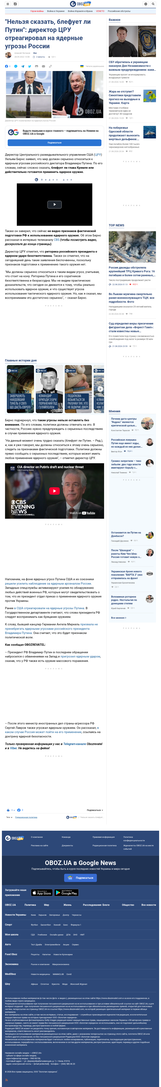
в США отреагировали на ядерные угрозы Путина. (49, 608)
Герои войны (37, 11)
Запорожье (54, 915)
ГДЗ (33, 935)
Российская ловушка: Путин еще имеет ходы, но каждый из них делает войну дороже (126, 443)
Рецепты (35, 954)
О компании (37, 837)
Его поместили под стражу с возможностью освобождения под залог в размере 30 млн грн (131, 339)
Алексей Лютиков (22, 53)
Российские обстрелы (119, 11)
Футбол (34, 925)
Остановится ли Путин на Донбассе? (126, 534)
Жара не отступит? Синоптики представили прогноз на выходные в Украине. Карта (125, 97)
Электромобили (52, 944)
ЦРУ (98, 154)
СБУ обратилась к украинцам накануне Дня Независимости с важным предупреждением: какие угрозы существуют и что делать (132, 66)
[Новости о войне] (71, 818)
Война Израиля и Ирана (80, 11)
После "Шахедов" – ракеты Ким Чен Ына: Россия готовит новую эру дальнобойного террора (126, 554)
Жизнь (68, 904)
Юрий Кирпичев (118, 608)
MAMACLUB (58, 974)
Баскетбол (46, 925)
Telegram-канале (74, 744)
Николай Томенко (119, 473)
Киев (33, 915)
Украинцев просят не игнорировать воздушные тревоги (127, 76)
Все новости (149, 904)
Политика (30, 904)
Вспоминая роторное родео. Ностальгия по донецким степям (124, 600)
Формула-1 (76, 925)
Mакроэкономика (60, 964)
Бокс (65, 925)
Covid (69, 974)
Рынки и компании (40, 964)
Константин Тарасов (120, 430)
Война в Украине (55, 11)
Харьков (42, 915)
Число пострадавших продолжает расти (129, 280)
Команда (66, 837)
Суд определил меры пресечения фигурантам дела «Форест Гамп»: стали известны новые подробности (131, 327)
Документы (67, 845)
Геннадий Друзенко (120, 541)
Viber (13, 748)
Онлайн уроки (56, 935)
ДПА (68, 935)
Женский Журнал (78, 984)
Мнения (114, 411)
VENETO (100, 11)
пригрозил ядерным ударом (80, 656)
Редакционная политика (26, 817)
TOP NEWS (116, 225)
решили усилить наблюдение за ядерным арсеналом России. (48, 583)
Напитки (46, 954)
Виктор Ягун (116, 452)
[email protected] (41, 1064)
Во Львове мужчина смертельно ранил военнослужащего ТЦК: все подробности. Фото (131, 297)
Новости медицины (40, 974)
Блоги (106, 904)
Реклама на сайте (39, 845)
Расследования (92, 904)
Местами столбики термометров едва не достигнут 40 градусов (120, 111)
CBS (57, 240)
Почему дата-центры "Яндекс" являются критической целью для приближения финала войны (124, 422)
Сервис (75, 944)
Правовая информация (104, 837)
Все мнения (117, 617)
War (35, 53)
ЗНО (75, 935)
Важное (114, 20)
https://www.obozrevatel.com (109, 998)
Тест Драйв (36, 944)
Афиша (34, 984)
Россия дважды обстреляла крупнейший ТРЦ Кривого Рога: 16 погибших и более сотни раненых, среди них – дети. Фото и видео (132, 271)
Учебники (42, 935)
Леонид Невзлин (118, 562)
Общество (128, 904)
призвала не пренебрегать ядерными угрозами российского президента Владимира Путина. (51, 629)
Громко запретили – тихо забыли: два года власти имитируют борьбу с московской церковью (126, 464)
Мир (46, 904)
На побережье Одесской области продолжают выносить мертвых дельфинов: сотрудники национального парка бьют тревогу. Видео (124, 133)
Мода (64, 984)
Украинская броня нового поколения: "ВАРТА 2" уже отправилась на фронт (126, 575)
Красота (55, 984)
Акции (66, 944)
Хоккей (57, 925)
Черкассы (76, 915)
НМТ (82, 935)
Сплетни (45, 984)
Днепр (66, 915)
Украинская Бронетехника (123, 583)
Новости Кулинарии (63, 954)
